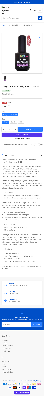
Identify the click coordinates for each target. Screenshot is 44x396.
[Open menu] (40, 10)
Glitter (5, 122)
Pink (20, 122)
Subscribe (37, 324)
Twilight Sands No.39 (10, 115)
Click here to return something (18, 285)
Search (4, 343)
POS (22, 381)
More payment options (22, 138)
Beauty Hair (6, 351)
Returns (4, 364)
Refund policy (6, 348)
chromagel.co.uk (14, 381)
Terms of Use (6, 369)
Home (3, 25)
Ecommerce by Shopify (34, 381)
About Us (5, 340)
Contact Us (6, 361)
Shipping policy (13, 293)
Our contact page (14, 301)
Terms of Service (8, 346)
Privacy (4, 367)
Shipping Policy (7, 372)
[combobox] (22, 18)
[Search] (40, 18)
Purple (13, 122)
